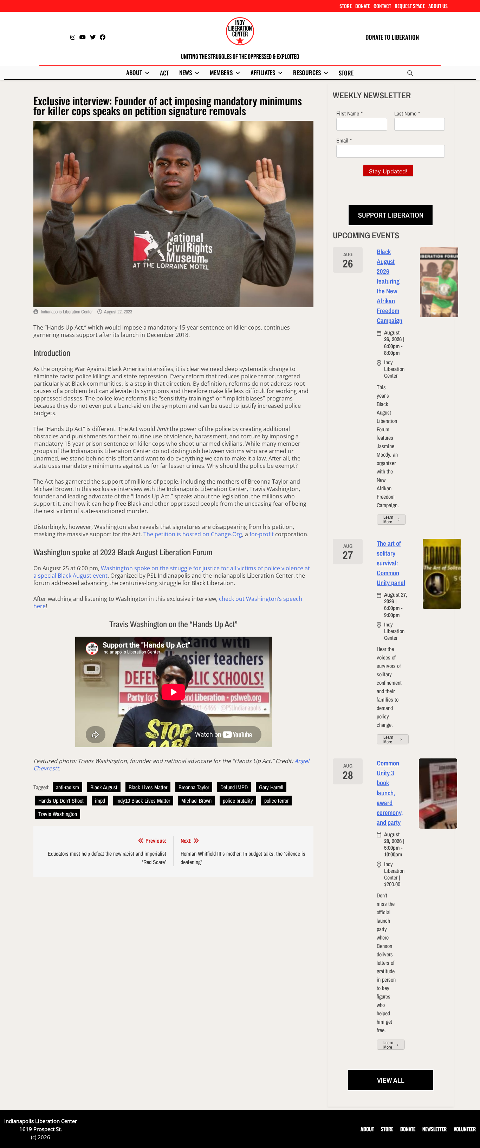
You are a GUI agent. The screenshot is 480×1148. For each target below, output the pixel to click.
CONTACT (382, 5)
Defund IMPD (234, 787)
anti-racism (67, 787)
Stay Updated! (388, 171)
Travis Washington (57, 814)
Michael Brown (196, 800)
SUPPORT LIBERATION (390, 215)
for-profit (261, 534)
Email (342, 140)
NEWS (185, 72)
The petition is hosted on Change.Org (192, 534)
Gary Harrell (271, 787)
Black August (103, 787)
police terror (276, 800)
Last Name (405, 113)
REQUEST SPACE (410, 5)
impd (100, 800)
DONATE (362, 5)
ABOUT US (438, 5)
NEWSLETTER (434, 1129)
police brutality (238, 800)
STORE (345, 5)
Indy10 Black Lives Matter (143, 800)
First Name (347, 113)
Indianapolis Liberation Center (67, 311)
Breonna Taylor (194, 787)
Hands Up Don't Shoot (61, 800)
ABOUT (134, 72)
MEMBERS (221, 72)
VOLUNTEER (465, 1129)
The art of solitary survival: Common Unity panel (391, 563)
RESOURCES (307, 72)
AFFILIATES (263, 72)
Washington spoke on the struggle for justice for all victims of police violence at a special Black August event (171, 571)
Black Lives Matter (148, 787)
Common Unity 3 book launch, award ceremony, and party (390, 793)
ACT (164, 72)
